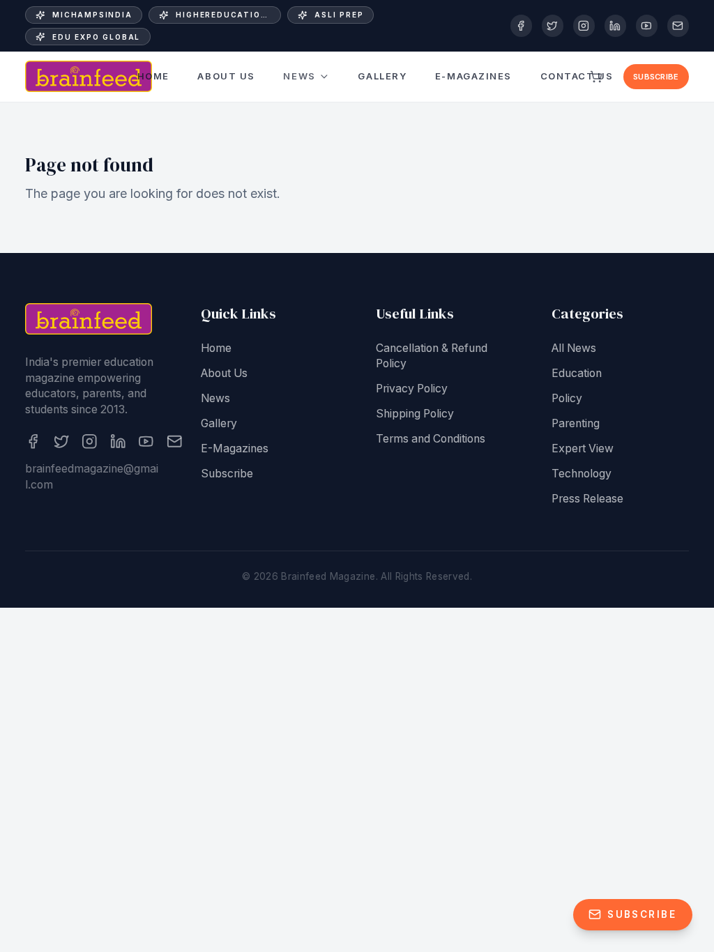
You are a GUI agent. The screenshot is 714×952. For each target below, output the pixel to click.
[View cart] (597, 77)
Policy (567, 398)
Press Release (587, 498)
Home (153, 76)
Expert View (583, 448)
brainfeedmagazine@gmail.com (91, 476)
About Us (226, 76)
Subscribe (655, 77)
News (299, 76)
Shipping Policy (415, 413)
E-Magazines (473, 76)
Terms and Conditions (430, 438)
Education (577, 373)
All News (574, 348)
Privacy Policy (412, 388)
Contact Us (577, 76)
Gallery (382, 76)
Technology (582, 473)
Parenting (576, 423)
